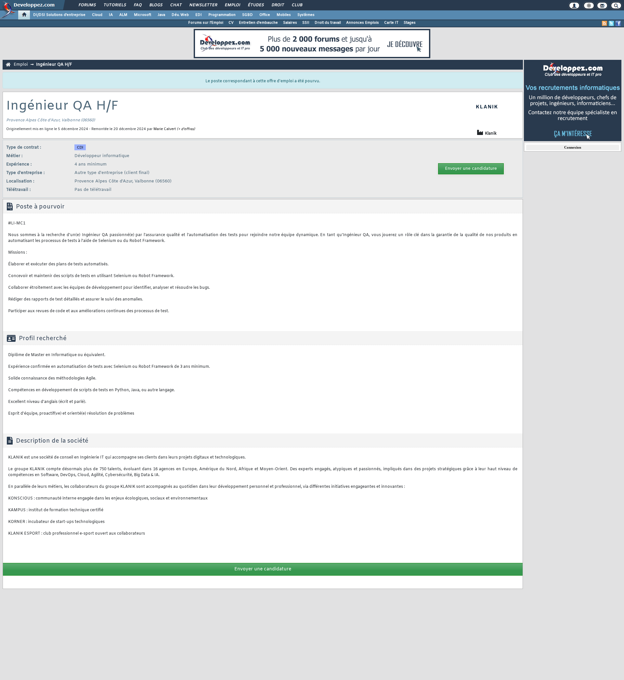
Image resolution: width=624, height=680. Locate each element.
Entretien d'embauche (258, 22)
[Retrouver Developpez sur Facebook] (618, 23)
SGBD (247, 15)
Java (161, 15)
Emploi (232, 5)
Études (255, 5)
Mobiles (284, 15)
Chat (175, 5)
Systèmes (306, 15)
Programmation (222, 15)
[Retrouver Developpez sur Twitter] (611, 23)
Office (264, 15)
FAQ (137, 5)
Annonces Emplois (362, 22)
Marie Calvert (164, 129)
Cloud (97, 15)
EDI (198, 15)
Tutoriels (114, 5)
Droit (277, 5)
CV (231, 22)
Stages (410, 22)
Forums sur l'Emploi (205, 22)
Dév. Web (180, 15)
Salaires (290, 22)
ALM (123, 15)
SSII (305, 22)
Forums (87, 5)
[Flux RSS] (604, 23)
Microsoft (142, 15)
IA (111, 15)
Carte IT (391, 22)
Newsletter (202, 5)
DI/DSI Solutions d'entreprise (59, 15)
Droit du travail (328, 22)
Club (297, 5)
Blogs (156, 5)
